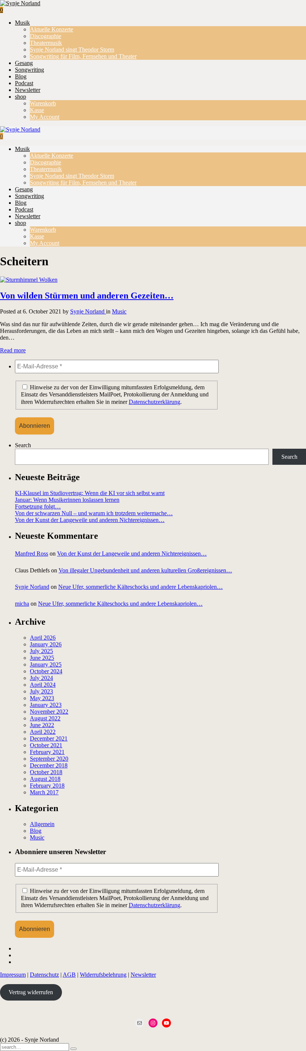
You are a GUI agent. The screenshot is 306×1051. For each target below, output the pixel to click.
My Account (44, 117)
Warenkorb (43, 103)
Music (119, 311)
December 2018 (49, 765)
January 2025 (46, 664)
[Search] (73, 1049)
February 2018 (47, 785)
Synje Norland (88, 311)
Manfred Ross (31, 553)
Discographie (45, 36)
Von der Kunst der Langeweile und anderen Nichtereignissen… (90, 520)
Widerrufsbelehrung (103, 974)
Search (23, 445)
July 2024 (41, 678)
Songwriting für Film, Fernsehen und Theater (83, 56)
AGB (69, 974)
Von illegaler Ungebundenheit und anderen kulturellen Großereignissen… (145, 570)
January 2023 (46, 705)
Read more (13, 350)
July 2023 (41, 691)
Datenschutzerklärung (154, 402)
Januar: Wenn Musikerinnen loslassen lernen (67, 500)
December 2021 (49, 738)
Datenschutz (44, 974)
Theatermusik (46, 43)
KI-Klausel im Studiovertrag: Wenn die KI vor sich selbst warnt (90, 493)
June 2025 (42, 658)
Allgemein (42, 824)
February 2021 (47, 752)
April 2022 (43, 732)
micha (22, 603)
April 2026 (43, 637)
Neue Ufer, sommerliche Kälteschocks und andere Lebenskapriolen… (140, 587)
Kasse (37, 110)
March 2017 (44, 792)
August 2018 (45, 779)
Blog (20, 76)
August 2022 (45, 718)
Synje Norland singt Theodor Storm (72, 49)
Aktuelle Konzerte (51, 29)
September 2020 (49, 758)
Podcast (24, 83)
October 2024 (46, 671)
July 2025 (41, 651)
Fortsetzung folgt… (38, 506)
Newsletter (27, 90)
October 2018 (46, 772)
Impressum (13, 974)
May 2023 (42, 698)
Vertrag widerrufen (31, 992)
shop (20, 96)
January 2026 (46, 644)
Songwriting (29, 70)
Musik (22, 22)
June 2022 (42, 725)
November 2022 (49, 711)
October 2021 (46, 745)
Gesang (24, 63)
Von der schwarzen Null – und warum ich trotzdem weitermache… (94, 513)
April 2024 (43, 684)
